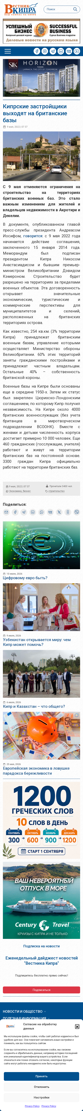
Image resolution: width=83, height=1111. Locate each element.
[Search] (75, 9)
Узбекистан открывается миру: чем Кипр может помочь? (37, 642)
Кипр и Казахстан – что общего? (34, 706)
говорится (32, 236)
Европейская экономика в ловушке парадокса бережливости (36, 770)
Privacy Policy (32, 1106)
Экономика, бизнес (20, 491)
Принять (41, 1076)
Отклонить (41, 1087)
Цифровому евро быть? (25, 578)
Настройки (41, 1097)
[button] (77, 1026)
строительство (56, 491)
